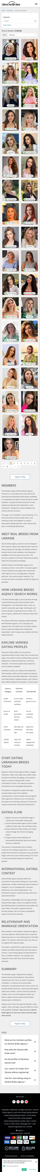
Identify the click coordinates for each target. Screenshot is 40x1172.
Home (4, 10)
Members (10, 10)
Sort (4, 35)
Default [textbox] (12, 35)
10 (7, 466)
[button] (35, 21)
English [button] (20, 1130)
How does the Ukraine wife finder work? (16, 1051)
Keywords (6, 17)
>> (18, 466)
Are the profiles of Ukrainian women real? (17, 1061)
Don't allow (32, 1169)
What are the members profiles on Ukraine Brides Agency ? (18, 1042)
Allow (24, 1169)
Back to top (20, 1097)
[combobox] (22, 35)
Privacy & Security (11, 1156)
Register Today (20, 477)
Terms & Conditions (27, 1156)
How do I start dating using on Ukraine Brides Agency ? (18, 1080)
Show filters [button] (7, 25)
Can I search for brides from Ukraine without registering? (17, 1070)
